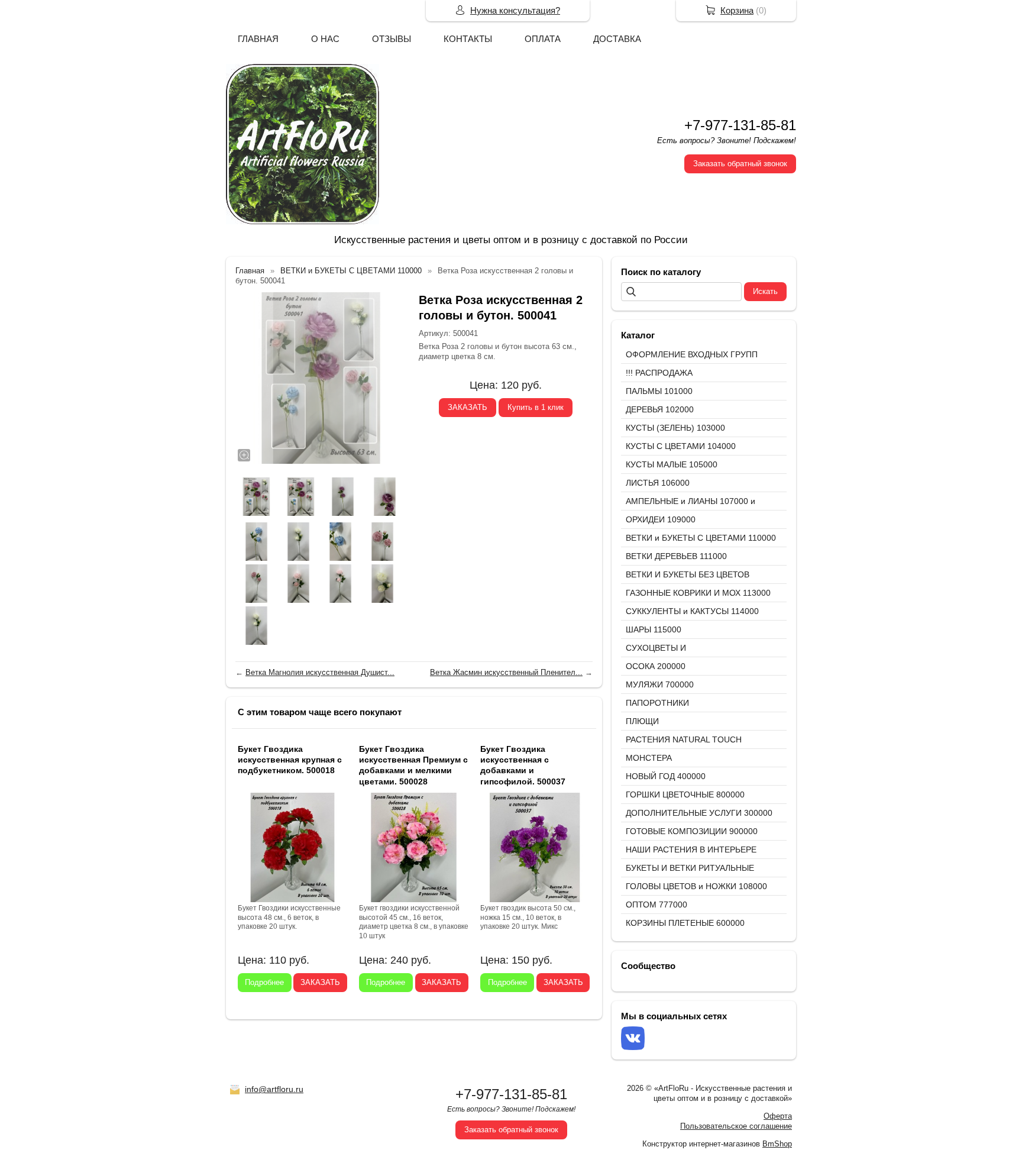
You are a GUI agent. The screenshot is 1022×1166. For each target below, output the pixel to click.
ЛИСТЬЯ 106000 (658, 482)
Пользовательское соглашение (736, 1126)
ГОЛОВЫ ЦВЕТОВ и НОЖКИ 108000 (696, 886)
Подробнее (264, 982)
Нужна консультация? (515, 10)
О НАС (325, 39)
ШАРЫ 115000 (653, 629)
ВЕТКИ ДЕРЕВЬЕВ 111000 (676, 556)
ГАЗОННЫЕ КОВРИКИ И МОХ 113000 (698, 592)
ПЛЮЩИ (642, 721)
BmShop (777, 1143)
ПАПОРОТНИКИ (657, 703)
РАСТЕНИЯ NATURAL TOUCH (684, 739)
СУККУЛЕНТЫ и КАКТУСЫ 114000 (692, 611)
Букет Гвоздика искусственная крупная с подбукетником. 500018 (290, 759)
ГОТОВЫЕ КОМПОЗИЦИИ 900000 (692, 831)
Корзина (736, 10)
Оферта (778, 1116)
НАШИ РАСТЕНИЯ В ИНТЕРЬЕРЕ (691, 849)
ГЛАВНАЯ (258, 39)
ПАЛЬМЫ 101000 (659, 391)
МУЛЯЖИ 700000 (660, 684)
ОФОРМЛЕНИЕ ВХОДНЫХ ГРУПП (692, 354)
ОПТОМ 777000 (656, 904)
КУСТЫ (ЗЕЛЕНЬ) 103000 (675, 427)
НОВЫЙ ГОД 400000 (666, 776)
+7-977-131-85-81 (740, 125)
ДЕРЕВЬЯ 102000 (660, 409)
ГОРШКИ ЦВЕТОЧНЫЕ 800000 (685, 794)
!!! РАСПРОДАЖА (659, 372)
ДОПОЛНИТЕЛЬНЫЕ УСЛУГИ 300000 (699, 813)
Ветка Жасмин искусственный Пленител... (506, 672)
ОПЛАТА (543, 39)
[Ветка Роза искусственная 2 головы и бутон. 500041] (321, 378)
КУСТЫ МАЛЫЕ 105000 (671, 464)
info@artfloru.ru (274, 1089)
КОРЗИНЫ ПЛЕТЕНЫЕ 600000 (685, 923)
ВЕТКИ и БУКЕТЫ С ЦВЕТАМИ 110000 (701, 537)
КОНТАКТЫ (468, 39)
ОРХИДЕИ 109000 (661, 519)
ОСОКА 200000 (655, 666)
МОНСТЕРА (649, 758)
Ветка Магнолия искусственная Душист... (319, 672)
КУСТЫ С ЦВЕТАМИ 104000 (681, 446)
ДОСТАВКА (617, 39)
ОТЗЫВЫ (391, 39)
